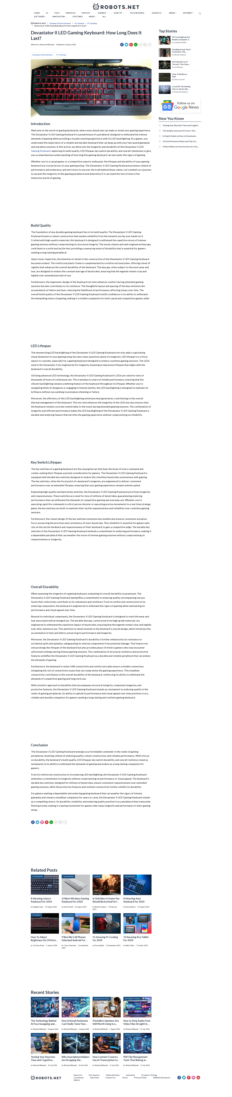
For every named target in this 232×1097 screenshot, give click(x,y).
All (104, 16)
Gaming (102, 13)
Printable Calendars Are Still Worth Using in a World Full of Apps (106, 1023)
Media (172, 13)
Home (37, 13)
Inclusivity (130, 1075)
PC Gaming (61, 55)
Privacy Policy (140, 1077)
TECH (56, 13)
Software (39, 16)
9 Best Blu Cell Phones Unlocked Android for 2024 (74, 940)
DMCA (77, 1080)
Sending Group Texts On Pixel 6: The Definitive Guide (181, 50)
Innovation (59, 16)
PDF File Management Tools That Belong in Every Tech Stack (135, 1060)
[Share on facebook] (122, 44)
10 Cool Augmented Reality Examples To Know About (181, 38)
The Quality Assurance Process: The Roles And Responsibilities (179, 130)
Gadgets (156, 13)
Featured (78, 16)
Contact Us (110, 1077)
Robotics (70, 13)
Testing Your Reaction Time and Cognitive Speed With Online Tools (44, 1060)
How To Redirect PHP (179, 75)
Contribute (79, 1077)
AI (47, 13)
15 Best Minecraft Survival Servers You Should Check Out (180, 146)
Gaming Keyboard (41, 150)
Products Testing (149, 1075)
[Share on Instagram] (42, 822)
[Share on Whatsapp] (136, 44)
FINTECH (86, 13)
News (91, 16)
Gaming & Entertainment (42, 55)
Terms (125, 1077)
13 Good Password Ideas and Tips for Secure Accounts (179, 141)
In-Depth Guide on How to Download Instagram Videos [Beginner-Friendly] (179, 136)
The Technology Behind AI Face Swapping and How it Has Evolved (43, 1023)
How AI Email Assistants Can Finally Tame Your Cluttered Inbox (75, 1023)
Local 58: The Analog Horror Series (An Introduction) (181, 87)
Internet (188, 13)
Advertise (94, 1077)
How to (118, 13)
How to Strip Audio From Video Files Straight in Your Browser (136, 1023)
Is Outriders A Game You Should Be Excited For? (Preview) (106, 901)
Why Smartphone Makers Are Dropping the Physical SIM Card (75, 1060)
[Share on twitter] (126, 44)
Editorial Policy (113, 1075)
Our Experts (94, 1075)
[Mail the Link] (145, 44)
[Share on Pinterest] (131, 44)
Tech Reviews (137, 13)
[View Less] (149, 44)
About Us (78, 1075)
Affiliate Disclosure (161, 1077)
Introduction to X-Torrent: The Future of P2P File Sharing (181, 63)
